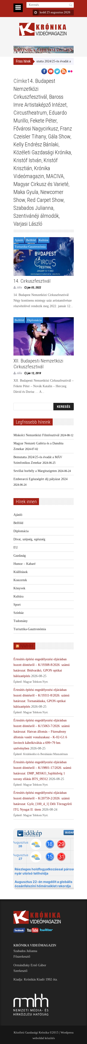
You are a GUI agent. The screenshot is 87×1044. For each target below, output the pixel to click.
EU (15, 547)
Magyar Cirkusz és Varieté (40, 184)
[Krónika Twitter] (46, 931)
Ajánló (19, 240)
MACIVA (55, 176)
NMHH (26, 646)
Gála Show (59, 136)
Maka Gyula (25, 192)
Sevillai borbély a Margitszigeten (35, 471)
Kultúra (43, 240)
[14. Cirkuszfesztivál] (43, 256)
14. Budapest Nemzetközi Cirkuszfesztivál (34, 89)
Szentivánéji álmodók (36, 216)
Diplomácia (34, 320)
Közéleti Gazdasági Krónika (42, 152)
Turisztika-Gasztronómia (30, 246)
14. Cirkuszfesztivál (32, 281)
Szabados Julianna (33, 208)
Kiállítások (20, 572)
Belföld (31, 240)
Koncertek (20, 580)
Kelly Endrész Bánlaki (35, 144)
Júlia (19, 287)
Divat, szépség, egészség (29, 539)
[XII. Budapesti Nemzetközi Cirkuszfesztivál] (43, 336)
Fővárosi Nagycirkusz (35, 128)
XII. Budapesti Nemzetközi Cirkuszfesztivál (38, 363)
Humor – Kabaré (24, 564)
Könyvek (19, 588)
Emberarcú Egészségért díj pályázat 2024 (40, 479)
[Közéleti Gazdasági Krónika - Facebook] (19, 931)
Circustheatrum (30, 112)
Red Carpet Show (45, 200)
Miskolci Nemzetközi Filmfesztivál (36, 435)
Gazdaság (19, 555)
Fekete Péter (43, 120)
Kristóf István (27, 160)
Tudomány (20, 621)
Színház (18, 613)
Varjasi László (27, 224)
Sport (17, 604)
